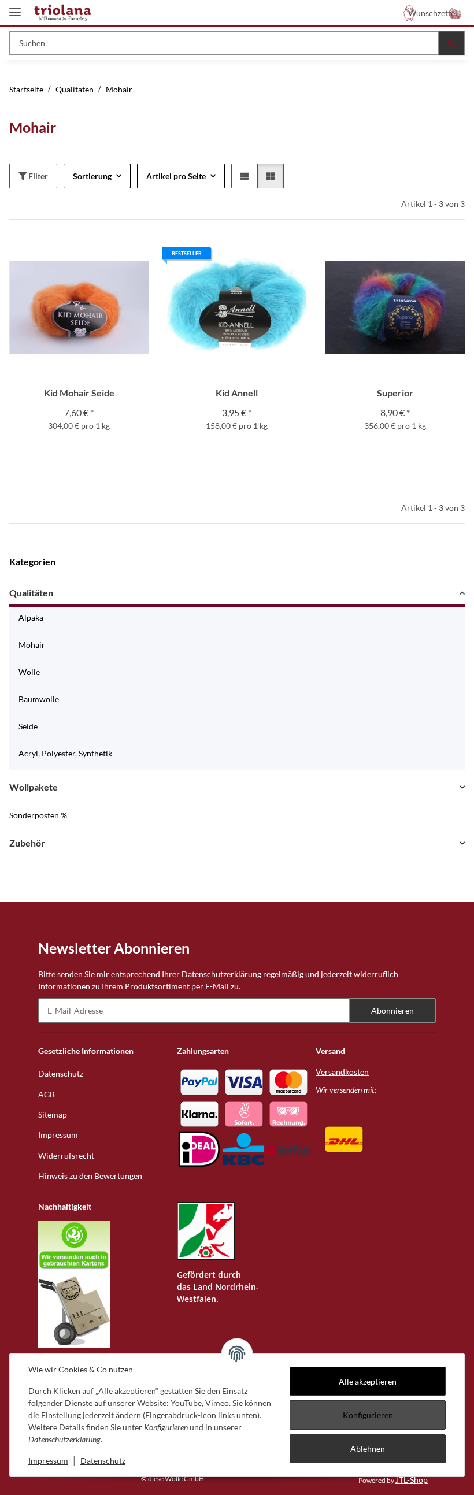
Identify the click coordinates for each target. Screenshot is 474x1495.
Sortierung (92, 176)
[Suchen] (451, 43)
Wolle (29, 672)
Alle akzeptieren (368, 1381)
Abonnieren (392, 1010)
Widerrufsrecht (66, 1155)
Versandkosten (342, 1072)
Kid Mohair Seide (79, 392)
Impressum (48, 1461)
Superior (395, 392)
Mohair (31, 645)
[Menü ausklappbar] (15, 7)
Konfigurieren (368, 1415)
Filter (37, 176)
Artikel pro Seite (176, 176)
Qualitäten (31, 592)
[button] (455, 12)
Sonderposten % (38, 815)
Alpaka (30, 617)
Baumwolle (38, 699)
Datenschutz (102, 1461)
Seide (28, 726)
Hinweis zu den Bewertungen (90, 1176)
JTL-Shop (411, 1480)
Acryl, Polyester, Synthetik (65, 753)
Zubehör (27, 842)
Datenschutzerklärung (221, 974)
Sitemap (52, 1114)
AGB (46, 1094)
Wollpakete (33, 786)
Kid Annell (237, 392)
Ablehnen (367, 1448)
